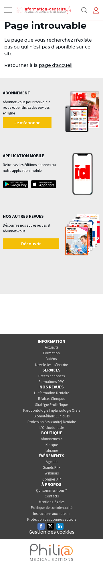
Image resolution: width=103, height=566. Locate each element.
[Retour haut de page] (92, 551)
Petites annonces (51, 376)
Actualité (51, 347)
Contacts (52, 496)
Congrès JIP (51, 479)
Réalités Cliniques (51, 398)
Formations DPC (51, 381)
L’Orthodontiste (51, 427)
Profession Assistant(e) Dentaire (51, 421)
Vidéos (51, 358)
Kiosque (51, 444)
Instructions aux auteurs (51, 513)
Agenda (52, 461)
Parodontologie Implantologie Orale (51, 410)
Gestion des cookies (51, 532)
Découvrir (31, 243)
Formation (51, 353)
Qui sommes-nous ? (51, 490)
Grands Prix (51, 467)
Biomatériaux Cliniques (52, 416)
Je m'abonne (27, 122)
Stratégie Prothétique (51, 404)
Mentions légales (51, 501)
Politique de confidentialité (51, 507)
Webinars (52, 473)
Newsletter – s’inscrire (51, 364)
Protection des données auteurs (51, 519)
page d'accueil (55, 65)
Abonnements (51, 438)
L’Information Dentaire (51, 392)
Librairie (51, 450)
